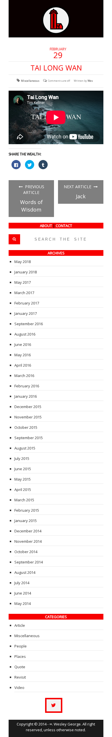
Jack (81, 196)
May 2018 (22, 261)
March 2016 (24, 375)
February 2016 (26, 386)
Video (19, 687)
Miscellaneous (30, 81)
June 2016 (22, 344)
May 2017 (22, 282)
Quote (19, 666)
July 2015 (21, 458)
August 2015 (24, 448)
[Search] (14, 239)
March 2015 (24, 499)
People (20, 646)
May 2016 (22, 354)
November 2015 (28, 417)
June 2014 (22, 593)
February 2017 (26, 303)
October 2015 (25, 427)
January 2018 (25, 272)
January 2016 (25, 396)
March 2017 (24, 292)
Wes (90, 81)
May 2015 (22, 479)
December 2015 (27, 406)
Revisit (20, 677)
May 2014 (22, 603)
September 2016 (28, 323)
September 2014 (28, 562)
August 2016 (24, 334)
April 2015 (22, 489)
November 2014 (28, 541)
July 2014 (21, 582)
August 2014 (24, 572)
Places (20, 656)
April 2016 (22, 365)
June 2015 (22, 468)
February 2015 (26, 510)
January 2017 (25, 313)
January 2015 (25, 520)
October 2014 (25, 551)
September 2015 (28, 437)
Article (19, 625)
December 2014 (27, 531)
